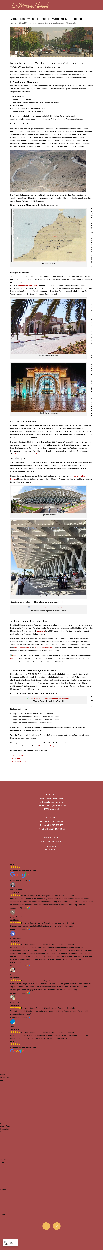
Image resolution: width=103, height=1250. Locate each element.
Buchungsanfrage (47, 746)
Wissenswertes (18, 755)
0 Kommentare (72, 23)
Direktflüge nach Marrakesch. (26, 454)
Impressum (51, 846)
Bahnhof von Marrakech (27, 285)
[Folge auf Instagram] (57, 1226)
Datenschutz (51, 849)
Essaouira (40, 631)
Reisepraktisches (19, 761)
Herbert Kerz (19, 23)
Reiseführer (17, 758)
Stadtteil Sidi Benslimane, (45, 648)
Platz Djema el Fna (21, 648)
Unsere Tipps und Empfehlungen (51, 23)
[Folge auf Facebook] (46, 1226)
